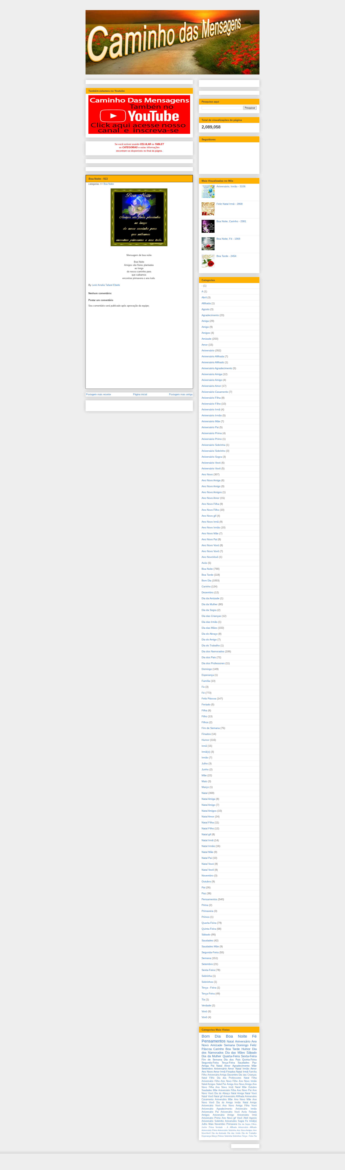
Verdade (206, 1005)
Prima (205, 905)
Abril (204, 297)
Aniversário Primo (212, 438)
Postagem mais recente (98, 394)
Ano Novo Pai (209, 539)
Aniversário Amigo (212, 379)
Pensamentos (209, 899)
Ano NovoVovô (210, 556)
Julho (205, 763)
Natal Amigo (208, 804)
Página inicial (140, 394)
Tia (203, 999)
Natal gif (206, 834)
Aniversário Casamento (215, 391)
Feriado (206, 704)
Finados (206, 734)
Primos (206, 916)
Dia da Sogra (209, 610)
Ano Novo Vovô (210, 551)
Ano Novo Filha (210, 503)
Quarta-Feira (209, 922)
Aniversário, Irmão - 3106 (231, 186)
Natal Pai (207, 857)
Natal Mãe (207, 852)
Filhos (205, 722)
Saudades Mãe (210, 946)
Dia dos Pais (209, 657)
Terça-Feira (208, 993)
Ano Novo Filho (210, 509)
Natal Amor (208, 816)
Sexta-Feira (208, 970)
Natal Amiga (208, 798)
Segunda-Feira (210, 952)
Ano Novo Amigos (212, 492)
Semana (206, 958)
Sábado (206, 934)
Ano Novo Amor (210, 497)
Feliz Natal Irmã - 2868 (230, 203)
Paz (204, 893)
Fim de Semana (211, 728)
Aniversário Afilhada (213, 356)
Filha (204, 710)
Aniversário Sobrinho (213, 450)
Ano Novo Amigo (211, 486)
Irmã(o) (206, 751)
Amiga (205, 320)
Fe (203, 686)
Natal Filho (208, 828)
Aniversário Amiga (212, 374)
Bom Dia (206, 580)
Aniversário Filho (211, 403)
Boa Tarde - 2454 (226, 256)
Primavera (207, 911)
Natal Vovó (208, 863)
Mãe (204, 775)
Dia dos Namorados (213, 651)
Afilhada (206, 303)
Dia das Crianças (211, 616)
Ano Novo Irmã (210, 521)
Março (205, 787)
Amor (205, 344)
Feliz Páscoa (209, 698)
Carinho (206, 586)
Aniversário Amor (211, 385)
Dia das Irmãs (209, 621)
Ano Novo (207, 474)
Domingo (207, 669)
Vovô (204, 1017)
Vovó (204, 1011)
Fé (203, 692)
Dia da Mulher (210, 604)
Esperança (208, 675)
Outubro (206, 881)
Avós (204, 562)
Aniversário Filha (211, 397)
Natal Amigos (209, 810)
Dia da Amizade (210, 598)
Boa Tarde (207, 574)
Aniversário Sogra (212, 456)
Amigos (206, 332)
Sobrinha (207, 975)
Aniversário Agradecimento (217, 368)
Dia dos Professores (213, 663)
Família (206, 680)
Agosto (206, 309)
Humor (205, 739)
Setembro (207, 964)
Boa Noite (109, 184)
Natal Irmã (207, 840)
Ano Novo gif (209, 515)
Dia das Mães (209, 627)
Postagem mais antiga (180, 394)
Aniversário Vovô (211, 468)
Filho (204, 716)
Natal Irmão (208, 846)
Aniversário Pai (210, 427)
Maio (204, 781)
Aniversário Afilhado (213, 362)
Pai (203, 887)
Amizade (206, 338)
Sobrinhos (207, 981)
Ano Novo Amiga (211, 480)
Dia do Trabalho (211, 645)
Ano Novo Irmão (211, 527)
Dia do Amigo (209, 639)
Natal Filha (208, 822)
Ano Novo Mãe (210, 533)
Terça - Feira (209, 987)
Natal (205, 793)
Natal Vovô (208, 869)
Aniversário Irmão (212, 415)
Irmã (204, 745)
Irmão (205, 757)
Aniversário (208, 350)
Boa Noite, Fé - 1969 (228, 238)
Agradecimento (210, 315)
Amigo (205, 326)
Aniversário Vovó (211, 462)
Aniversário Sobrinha (213, 444)
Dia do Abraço (210, 633)
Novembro (207, 875)
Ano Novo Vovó (210, 545)
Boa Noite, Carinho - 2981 (231, 221)
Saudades (207, 940)
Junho (205, 769)
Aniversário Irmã (211, 409)
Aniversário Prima (212, 433)
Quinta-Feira (209, 928)
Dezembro (207, 592)
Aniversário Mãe (211, 421)
